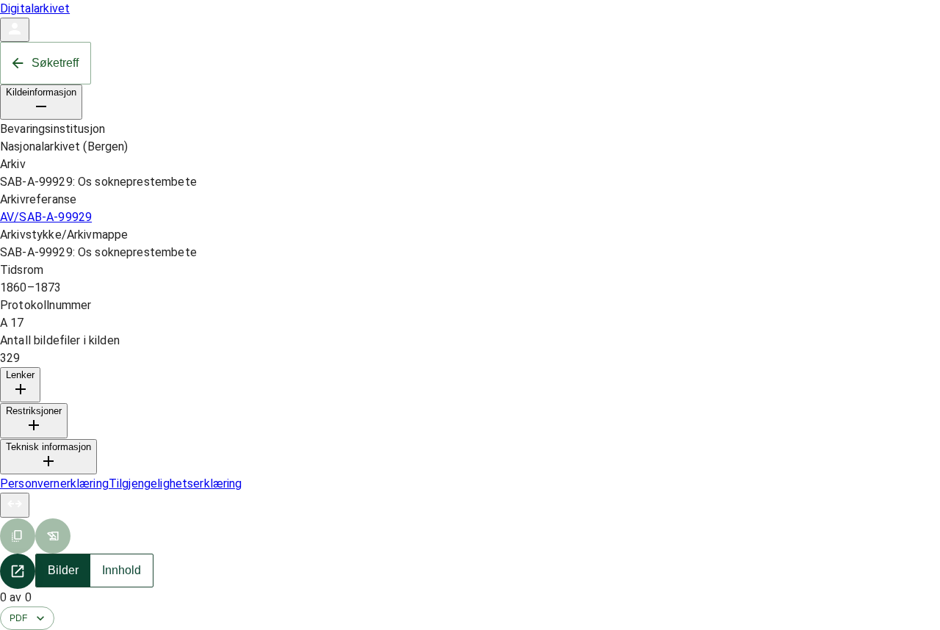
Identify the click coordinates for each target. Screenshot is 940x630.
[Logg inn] (14, 30)
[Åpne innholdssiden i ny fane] (17, 571)
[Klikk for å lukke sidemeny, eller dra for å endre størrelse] (14, 505)
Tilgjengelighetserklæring (175, 483)
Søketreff (55, 63)
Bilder (63, 570)
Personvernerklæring (54, 483)
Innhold (121, 570)
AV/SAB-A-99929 (46, 217)
